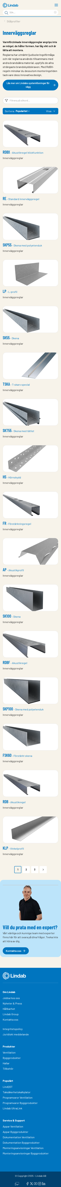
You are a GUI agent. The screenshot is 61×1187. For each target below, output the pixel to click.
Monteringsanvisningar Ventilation (23, 1148)
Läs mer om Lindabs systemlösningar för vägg (28, 85)
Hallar (6, 1063)
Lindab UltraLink (12, 1108)
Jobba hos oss (11, 998)
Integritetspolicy (13, 1028)
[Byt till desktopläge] (17, 1183)
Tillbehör (8, 1068)
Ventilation (9, 1052)
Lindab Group (11, 1014)
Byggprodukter (12, 1057)
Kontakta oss (10, 1019)
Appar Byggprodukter (15, 1131)
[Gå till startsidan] (11, 5)
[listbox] (54, 111)
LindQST (8, 1086)
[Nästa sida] (43, 869)
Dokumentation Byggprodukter (21, 1142)
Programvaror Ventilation (18, 1097)
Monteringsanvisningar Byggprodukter (26, 1153)
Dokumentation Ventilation (19, 1137)
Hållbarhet (9, 1008)
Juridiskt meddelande (16, 1034)
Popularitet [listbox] (21, 111)
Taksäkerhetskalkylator (16, 1092)
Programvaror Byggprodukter (20, 1102)
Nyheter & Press (12, 1003)
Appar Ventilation (13, 1126)
